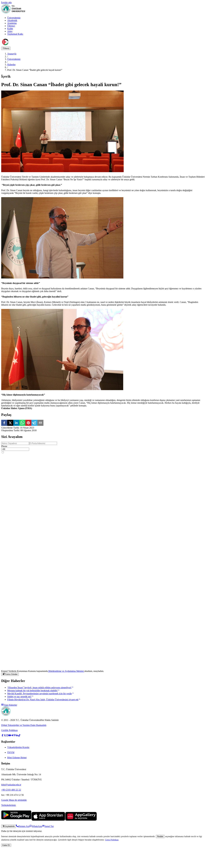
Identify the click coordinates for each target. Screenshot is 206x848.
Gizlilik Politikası (9, 730)
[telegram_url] (12, 735)
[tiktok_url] (19, 735)
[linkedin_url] (17, 735)
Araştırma (12, 23)
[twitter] (10, 423)
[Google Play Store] (16, 820)
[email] (40, 423)
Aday (10, 31)
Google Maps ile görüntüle (14, 800)
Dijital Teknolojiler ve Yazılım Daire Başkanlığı (23, 725)
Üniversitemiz (14, 17)
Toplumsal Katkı (15, 34)
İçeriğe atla (6, 2)
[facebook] (4, 423)
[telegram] (34, 423)
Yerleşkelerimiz (8, 805)
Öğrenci (11, 26)
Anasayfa (11, 53)
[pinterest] (28, 423)
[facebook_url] (2, 735)
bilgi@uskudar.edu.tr (11, 784)
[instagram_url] (7, 735)
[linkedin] (16, 423)
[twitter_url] (5, 735)
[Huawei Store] (81, 820)
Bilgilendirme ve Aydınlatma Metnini (66, 671)
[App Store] (48, 820)
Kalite (10, 28)
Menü (6, 48)
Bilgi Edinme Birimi (17, 757)
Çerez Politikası (112, 840)
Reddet (160, 836)
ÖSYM (10, 752)
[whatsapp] (22, 423)
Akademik (12, 20)
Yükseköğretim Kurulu (18, 747)
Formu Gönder (11, 674)
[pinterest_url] (14, 735)
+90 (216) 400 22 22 (11, 790)
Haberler (11, 64)
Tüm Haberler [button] (10, 705)
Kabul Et (6, 845)
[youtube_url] (9, 735)
